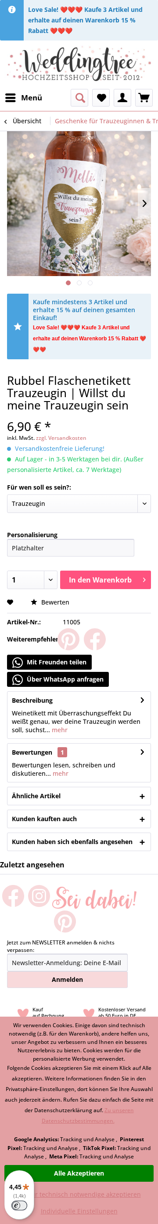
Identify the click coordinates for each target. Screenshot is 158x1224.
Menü (31, 97)
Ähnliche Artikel (36, 796)
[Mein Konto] (122, 98)
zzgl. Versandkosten (61, 438)
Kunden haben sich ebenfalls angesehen (72, 841)
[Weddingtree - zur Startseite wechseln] (79, 65)
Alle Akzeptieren (79, 1173)
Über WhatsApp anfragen (64, 679)
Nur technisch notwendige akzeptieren (83, 1194)
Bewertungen (32, 752)
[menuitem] (23, 98)
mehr (59, 730)
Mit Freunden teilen (55, 662)
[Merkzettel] (101, 98)
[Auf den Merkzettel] (11, 602)
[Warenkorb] (144, 98)
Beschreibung (32, 700)
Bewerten (54, 602)
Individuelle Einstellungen (79, 1211)
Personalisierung (32, 535)
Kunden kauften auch (44, 819)
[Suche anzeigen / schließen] (79, 98)
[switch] (19, 1205)
